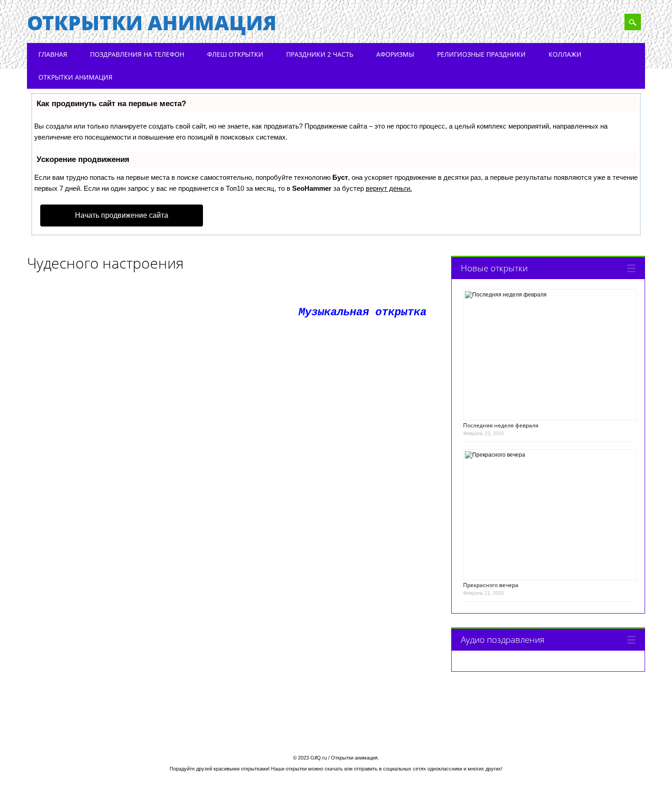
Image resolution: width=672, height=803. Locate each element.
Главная (52, 54)
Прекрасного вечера (490, 585)
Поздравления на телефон (137, 54)
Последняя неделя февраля (501, 425)
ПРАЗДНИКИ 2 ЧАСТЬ (319, 54)
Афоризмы (395, 54)
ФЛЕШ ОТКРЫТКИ (235, 54)
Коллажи (565, 54)
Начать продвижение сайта (121, 215)
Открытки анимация (152, 22)
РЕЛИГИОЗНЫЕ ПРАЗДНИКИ (481, 54)
